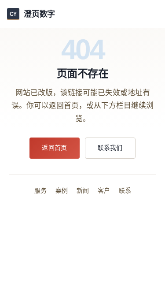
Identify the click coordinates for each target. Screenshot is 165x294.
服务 (40, 190)
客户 (104, 190)
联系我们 (110, 147)
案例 (61, 190)
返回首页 (54, 147)
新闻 (83, 190)
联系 (125, 190)
